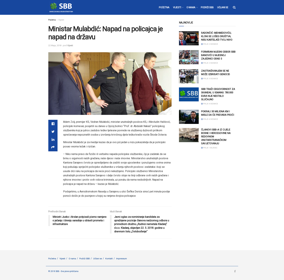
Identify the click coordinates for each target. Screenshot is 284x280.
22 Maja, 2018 (54, 45)
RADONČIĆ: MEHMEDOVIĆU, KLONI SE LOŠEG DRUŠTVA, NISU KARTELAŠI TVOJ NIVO (216, 36)
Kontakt (109, 258)
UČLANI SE (222, 7)
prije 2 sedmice (210, 44)
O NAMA (191, 7)
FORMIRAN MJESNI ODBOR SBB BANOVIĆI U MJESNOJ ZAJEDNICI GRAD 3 (218, 55)
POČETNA (164, 7)
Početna (52, 20)
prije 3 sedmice (210, 79)
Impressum (121, 258)
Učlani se (97, 258)
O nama (72, 258)
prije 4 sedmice (210, 104)
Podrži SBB (84, 258)
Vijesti (61, 20)
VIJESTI (177, 7)
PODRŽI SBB (207, 7)
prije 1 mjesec (210, 148)
